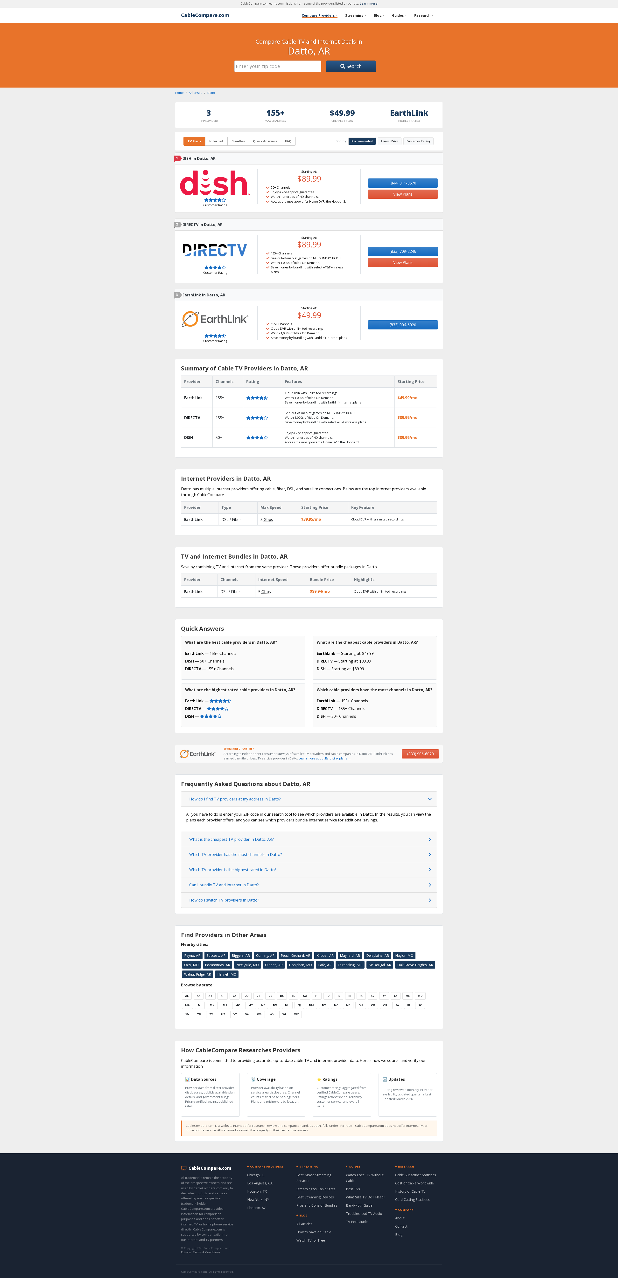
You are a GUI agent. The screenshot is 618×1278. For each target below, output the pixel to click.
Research (423, 15)
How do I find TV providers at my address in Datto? (235, 799)
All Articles (304, 1224)
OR (385, 1005)
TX (211, 1014)
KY (384, 996)
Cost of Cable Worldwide (414, 1183)
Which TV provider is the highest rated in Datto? (232, 869)
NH (287, 1005)
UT (223, 1014)
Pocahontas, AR (217, 965)
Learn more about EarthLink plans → (325, 758)
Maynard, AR (350, 955)
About (400, 1218)
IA (361, 996)
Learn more (369, 3)
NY (324, 1005)
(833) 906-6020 (403, 325)
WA (259, 1014)
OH (360, 1005)
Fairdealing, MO (350, 965)
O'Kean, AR (274, 965)
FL (293, 996)
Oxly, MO (191, 965)
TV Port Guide (357, 1221)
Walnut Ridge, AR (197, 974)
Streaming (355, 15)
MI (200, 1005)
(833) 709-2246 (403, 251)
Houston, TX (257, 1191)
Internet (216, 141)
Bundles (238, 141)
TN (199, 1014)
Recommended (362, 141)
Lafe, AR (324, 965)
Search (353, 66)
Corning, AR (265, 955)
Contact (401, 1226)
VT (235, 1014)
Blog (379, 15)
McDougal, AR (380, 965)
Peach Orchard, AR (295, 955)
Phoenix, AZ (256, 1207)
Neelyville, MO (247, 965)
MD (420, 996)
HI (316, 996)
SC (420, 1005)
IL (339, 996)
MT (250, 1005)
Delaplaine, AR (377, 955)
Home (179, 92)
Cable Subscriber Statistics (415, 1175)
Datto (211, 92)
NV (275, 1005)
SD (187, 1014)
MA (187, 1005)
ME (408, 996)
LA (395, 996)
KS (372, 996)
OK (373, 1005)
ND (348, 1005)
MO (237, 1005)
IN (349, 996)
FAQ (288, 141)
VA (247, 1014)
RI (408, 1005)
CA (234, 996)
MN (212, 1005)
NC (336, 1005)
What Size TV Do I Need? (365, 1197)
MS (225, 1005)
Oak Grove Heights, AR (415, 965)
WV (272, 1014)
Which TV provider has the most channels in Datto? (235, 854)
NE (263, 1005)
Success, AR (216, 955)
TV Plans (194, 141)
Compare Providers (319, 15)
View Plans (403, 194)
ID (328, 996)
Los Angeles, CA (260, 1183)
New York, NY (258, 1199)
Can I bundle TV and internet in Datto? (224, 885)
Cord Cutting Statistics (412, 1199)
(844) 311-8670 (403, 183)
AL (187, 996)
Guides (399, 15)
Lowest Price (389, 141)
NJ (299, 1005)
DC (282, 996)
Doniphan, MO (300, 965)
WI (284, 1014)
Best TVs (353, 1189)
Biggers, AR (241, 955)
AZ (210, 996)
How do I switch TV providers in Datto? (224, 900)
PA (397, 1005)
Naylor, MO (404, 955)
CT (258, 996)
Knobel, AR (325, 955)
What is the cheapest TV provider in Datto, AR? (231, 839)
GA (305, 996)
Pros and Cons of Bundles (316, 1205)
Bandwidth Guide (359, 1205)
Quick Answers (265, 141)
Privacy (186, 1252)
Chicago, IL (256, 1175)
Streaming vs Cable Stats (315, 1189)
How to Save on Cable (313, 1232)
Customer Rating (418, 141)
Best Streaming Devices (315, 1197)
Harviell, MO (226, 974)
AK (198, 996)
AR (223, 996)
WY (296, 1014)
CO (246, 996)
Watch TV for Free (310, 1240)
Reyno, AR (192, 955)
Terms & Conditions (206, 1252)
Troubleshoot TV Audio (364, 1213)
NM (311, 1005)
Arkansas (195, 92)
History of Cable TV (410, 1191)
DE (270, 996)
